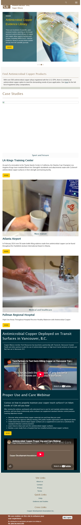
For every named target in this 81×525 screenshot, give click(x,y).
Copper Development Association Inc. (40, 511)
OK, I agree (67, 517)
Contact (40, 485)
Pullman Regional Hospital (19, 315)
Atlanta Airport (12, 239)
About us (39, 481)
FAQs (40, 498)
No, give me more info (16, 523)
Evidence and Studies (40, 501)
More (9, 47)
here (66, 82)
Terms (39, 491)
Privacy (39, 488)
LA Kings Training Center (18, 160)
